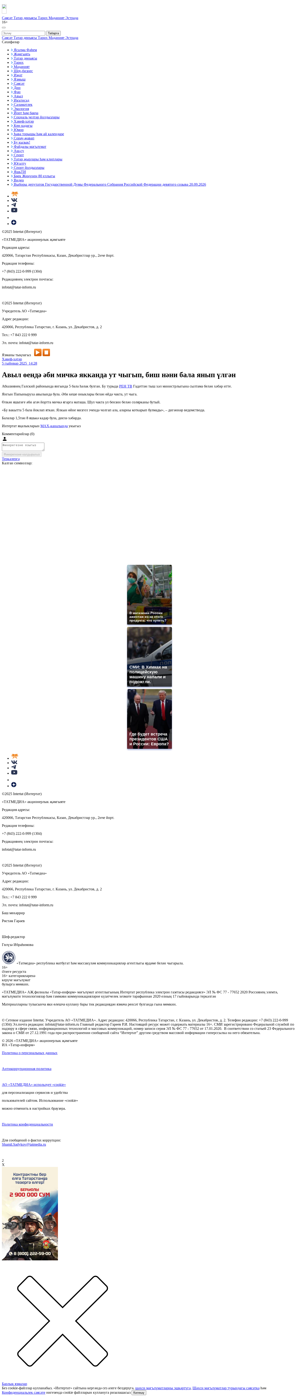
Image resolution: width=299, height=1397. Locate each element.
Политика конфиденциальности (27, 1124)
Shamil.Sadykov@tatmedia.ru (24, 1144)
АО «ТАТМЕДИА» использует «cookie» (34, 1085)
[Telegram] (13, 206)
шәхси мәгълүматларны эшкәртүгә (163, 1388)
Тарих (43, 18)
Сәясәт (8, 18)
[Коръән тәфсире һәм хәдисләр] (14, 196)
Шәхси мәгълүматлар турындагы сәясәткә (226, 1388)
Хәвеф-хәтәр (12, 359)
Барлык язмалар (14, 1384)
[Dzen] (13, 224)
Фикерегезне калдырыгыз (22, 454)
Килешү (138, 1392)
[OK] (14, 218)
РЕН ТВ (125, 386)
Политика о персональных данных (29, 1053)
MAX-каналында (54, 426)
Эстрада (71, 18)
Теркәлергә (11, 459)
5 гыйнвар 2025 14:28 (19, 363)
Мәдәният (57, 18)
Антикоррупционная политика (26, 1069)
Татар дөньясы (26, 18)
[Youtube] (14, 211)
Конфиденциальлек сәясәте (23, 1392)
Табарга (53, 33)
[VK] (14, 201)
